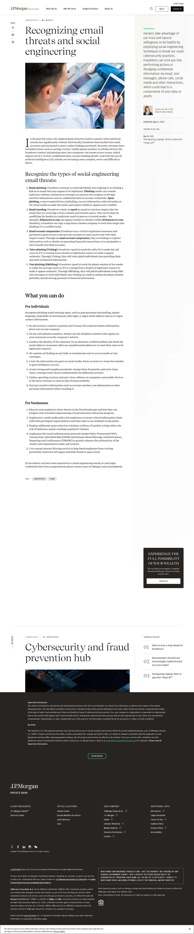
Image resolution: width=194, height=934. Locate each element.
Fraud (52, 479)
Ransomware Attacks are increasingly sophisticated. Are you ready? (167, 661)
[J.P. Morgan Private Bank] (24, 9)
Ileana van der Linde (164, 109)
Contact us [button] (177, 9)
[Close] (190, 929)
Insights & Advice (90, 9)
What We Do (51, 9)
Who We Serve (69, 9)
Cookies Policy (157, 824)
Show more (97, 756)
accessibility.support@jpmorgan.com (121, 740)
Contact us (163, 581)
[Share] (12, 27)
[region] (97, 929)
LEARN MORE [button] (15, 869)
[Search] (151, 9)
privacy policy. (59, 931)
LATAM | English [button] (178, 3)
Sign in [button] (161, 9)
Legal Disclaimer (30, 915)
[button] (12, 847)
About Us (109, 9)
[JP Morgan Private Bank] (24, 792)
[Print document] (12, 42)
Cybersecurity (31, 20)
